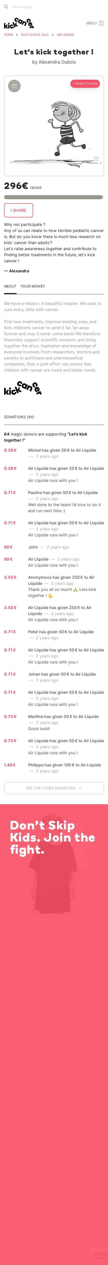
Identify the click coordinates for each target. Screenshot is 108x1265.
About (10, 286)
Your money (33, 286)
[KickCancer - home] (20, 23)
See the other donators (51, 788)
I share (19, 210)
